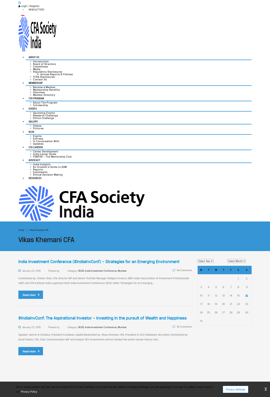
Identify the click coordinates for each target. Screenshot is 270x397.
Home (21, 230)
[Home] (81, 203)
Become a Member (44, 87)
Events (33, 108)
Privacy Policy (29, 391)
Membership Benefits (46, 89)
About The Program (45, 102)
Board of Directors (44, 63)
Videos (37, 125)
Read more (29, 294)
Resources (35, 178)
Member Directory (44, 94)
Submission (40, 172)
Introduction (41, 61)
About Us (34, 57)
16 (246, 295)
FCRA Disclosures (44, 76)
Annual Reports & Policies (56, 74)
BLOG (31, 131)
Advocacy (34, 160)
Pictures (38, 128)
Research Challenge (45, 115)
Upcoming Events (44, 112)
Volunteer (39, 92)
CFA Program (36, 98)
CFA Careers (36, 147)
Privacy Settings (235, 389)
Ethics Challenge (43, 118)
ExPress (38, 138)
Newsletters (36, 9)
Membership (36, 82)
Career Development (45, 151)
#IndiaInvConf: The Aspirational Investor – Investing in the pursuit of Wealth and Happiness (102, 318)
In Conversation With (46, 141)
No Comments (184, 270)
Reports (38, 169)
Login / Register (29, 6)
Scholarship (40, 105)
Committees (40, 66)
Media (36, 69)
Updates (38, 143)
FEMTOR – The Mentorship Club (52, 156)
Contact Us (40, 79)
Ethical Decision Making (48, 174)
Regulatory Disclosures (47, 71)
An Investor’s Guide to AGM (50, 166)
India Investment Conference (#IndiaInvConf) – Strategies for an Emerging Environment (98, 261)
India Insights (42, 164)
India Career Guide (44, 154)
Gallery (33, 121)
